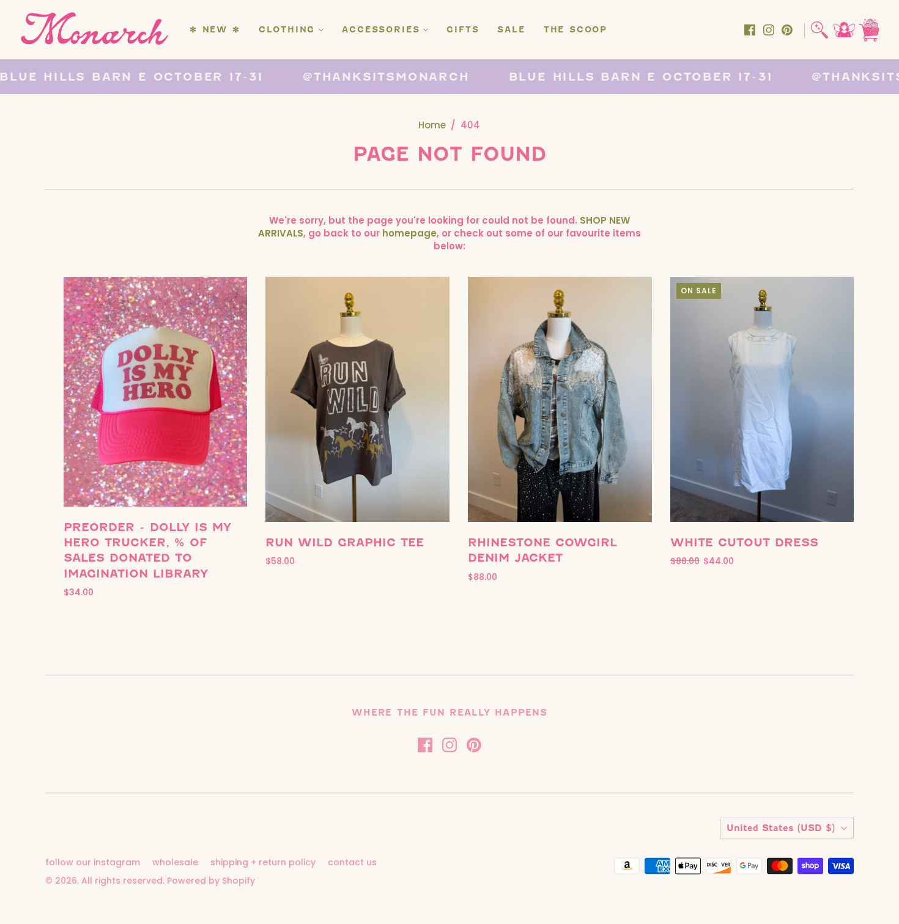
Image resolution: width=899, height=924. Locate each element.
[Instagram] (768, 29)
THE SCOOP (575, 29)
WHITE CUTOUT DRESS (744, 542)
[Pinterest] (787, 29)
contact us (352, 862)
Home (432, 125)
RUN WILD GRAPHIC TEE (344, 542)
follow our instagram (92, 862)
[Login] (844, 30)
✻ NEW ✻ (215, 29)
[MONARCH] (93, 29)
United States (781, 828)
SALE (511, 29)
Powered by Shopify (211, 881)
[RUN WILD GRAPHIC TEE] (357, 399)
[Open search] (819, 29)
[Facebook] (750, 29)
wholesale (175, 862)
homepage (409, 233)
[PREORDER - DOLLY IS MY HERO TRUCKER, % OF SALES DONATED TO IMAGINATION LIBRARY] (156, 392)
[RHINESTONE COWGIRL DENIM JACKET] (560, 399)
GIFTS (462, 29)
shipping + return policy (263, 862)
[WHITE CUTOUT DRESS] (762, 399)
